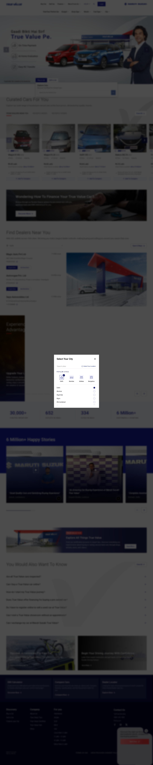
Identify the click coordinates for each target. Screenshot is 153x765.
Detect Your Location (90, 366)
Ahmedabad (61, 402)
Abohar (59, 391)
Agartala (60, 395)
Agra (58, 398)
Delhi (58, 388)
